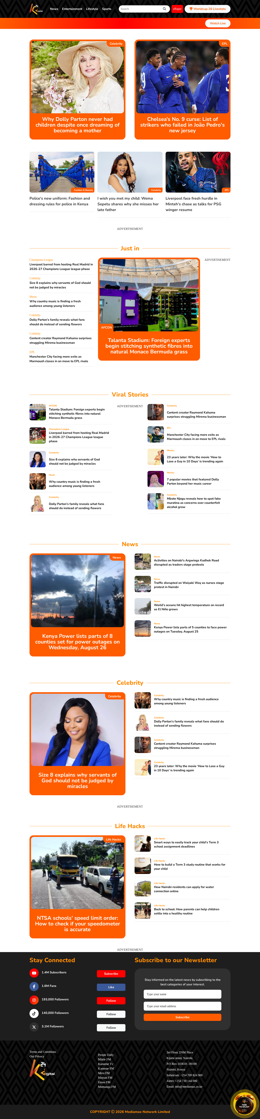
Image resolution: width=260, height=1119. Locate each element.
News (54, 9)
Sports (106, 9)
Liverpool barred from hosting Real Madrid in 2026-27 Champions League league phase (79, 437)
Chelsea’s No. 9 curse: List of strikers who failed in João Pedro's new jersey (182, 125)
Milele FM (104, 1059)
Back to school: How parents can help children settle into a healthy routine (186, 911)
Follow (111, 1001)
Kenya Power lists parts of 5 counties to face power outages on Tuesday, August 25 (190, 629)
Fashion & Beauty (83, 190)
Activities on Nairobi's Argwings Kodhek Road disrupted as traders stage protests (186, 562)
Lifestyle (92, 9)
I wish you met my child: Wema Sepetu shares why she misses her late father (128, 204)
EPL (224, 44)
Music (33, 297)
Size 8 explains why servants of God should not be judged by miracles (74, 461)
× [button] (255, 1093)
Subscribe (182, 1017)
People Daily (106, 1055)
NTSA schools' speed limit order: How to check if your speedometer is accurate (77, 923)
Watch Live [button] (218, 23)
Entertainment (72, 9)
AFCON (106, 327)
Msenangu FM (107, 1087)
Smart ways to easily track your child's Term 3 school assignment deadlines (186, 844)
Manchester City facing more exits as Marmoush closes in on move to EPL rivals (196, 437)
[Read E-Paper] (244, 1103)
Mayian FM (105, 1078)
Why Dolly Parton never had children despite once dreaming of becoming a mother (78, 125)
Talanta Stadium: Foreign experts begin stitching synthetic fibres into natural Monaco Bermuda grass (149, 346)
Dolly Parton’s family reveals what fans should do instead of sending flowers (76, 506)
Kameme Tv (105, 1064)
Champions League (41, 260)
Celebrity (116, 44)
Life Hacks (113, 839)
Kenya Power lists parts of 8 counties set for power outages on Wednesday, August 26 (77, 642)
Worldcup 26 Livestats (209, 9)
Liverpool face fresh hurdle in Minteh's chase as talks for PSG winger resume (193, 204)
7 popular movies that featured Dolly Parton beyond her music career (193, 481)
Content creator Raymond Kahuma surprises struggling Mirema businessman (196, 414)
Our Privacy (37, 1056)
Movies (170, 450)
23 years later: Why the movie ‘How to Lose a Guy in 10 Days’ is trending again (195, 459)
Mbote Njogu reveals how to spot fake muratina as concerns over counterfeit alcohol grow (194, 503)
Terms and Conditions (43, 1052)
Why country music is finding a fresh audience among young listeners (74, 484)
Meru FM (104, 1073)
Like (111, 987)
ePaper (177, 9)
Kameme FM (106, 1069)
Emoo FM (104, 1082)
